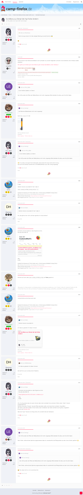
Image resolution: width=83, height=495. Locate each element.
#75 (79, 448)
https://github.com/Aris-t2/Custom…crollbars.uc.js (31, 394)
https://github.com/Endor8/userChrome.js (41, 195)
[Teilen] (80, 24)
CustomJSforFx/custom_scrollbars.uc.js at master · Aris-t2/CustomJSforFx (29, 248)
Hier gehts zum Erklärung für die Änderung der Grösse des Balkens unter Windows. (38, 64)
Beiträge (4, 43)
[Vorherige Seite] (2, 24)
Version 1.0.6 (27, 409)
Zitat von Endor (24, 207)
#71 (79, 315)
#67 (79, 203)
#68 (79, 227)
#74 (79, 428)
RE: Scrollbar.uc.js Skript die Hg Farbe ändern (29, 332)
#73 (79, 382)
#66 (79, 180)
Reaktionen (5, 42)
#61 (79, 28)
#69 (79, 274)
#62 (79, 57)
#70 (79, 294)
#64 (79, 103)
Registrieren (76, 1)
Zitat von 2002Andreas (25, 363)
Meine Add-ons (28, 136)
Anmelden (68, 1)
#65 (79, 141)
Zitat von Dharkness (25, 32)
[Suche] (81, 2)
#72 (79, 358)
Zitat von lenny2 (24, 108)
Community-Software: (41, 493)
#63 (79, 82)
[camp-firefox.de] (41, 8)
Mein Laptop (21, 136)
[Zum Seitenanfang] (81, 493)
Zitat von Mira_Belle (25, 87)
